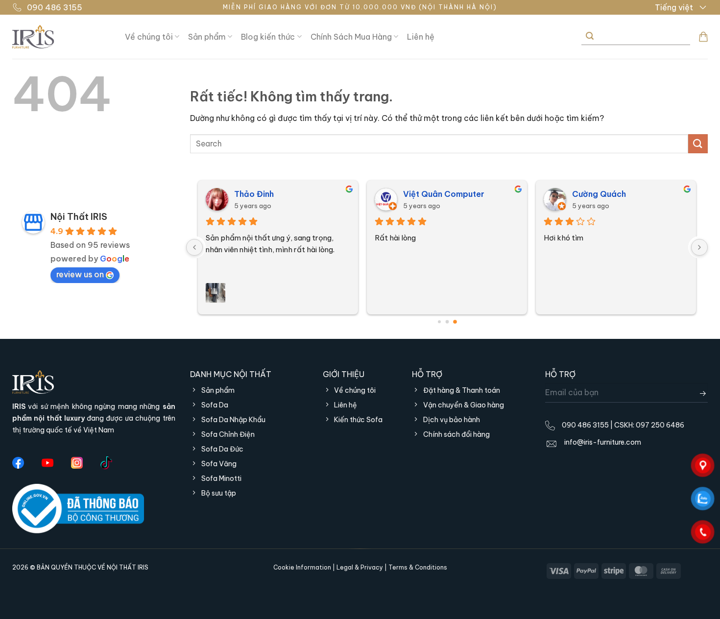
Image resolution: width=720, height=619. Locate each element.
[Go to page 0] (439, 321)
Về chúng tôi (149, 37)
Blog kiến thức (268, 37)
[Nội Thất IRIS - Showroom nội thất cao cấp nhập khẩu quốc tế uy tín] (61, 36)
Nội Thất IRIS (78, 216)
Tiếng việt (674, 7)
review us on (80, 274)
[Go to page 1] (447, 321)
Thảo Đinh (254, 194)
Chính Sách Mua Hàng (351, 37)
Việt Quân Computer (443, 194)
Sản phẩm (207, 37)
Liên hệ (420, 37)
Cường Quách (599, 194)
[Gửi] (589, 36)
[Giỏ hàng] (703, 36)
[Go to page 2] (455, 322)
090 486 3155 (54, 7)
